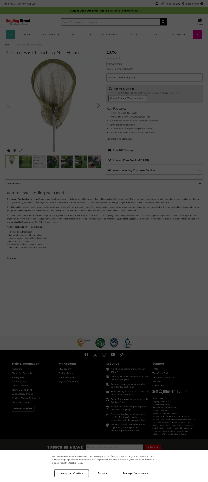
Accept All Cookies (71, 473)
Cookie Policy (76, 463)
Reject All (103, 473)
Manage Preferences (135, 473)
